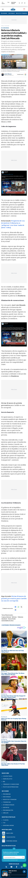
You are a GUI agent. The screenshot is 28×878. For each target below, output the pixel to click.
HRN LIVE (5, 813)
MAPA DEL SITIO (7, 778)
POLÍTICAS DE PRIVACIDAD (10, 787)
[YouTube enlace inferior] (11, 867)
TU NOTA (3, 3)
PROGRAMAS (4, 13)
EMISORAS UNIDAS (13, 3)
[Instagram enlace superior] (24, 3)
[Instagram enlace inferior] (22, 867)
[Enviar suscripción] (23, 857)
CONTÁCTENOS (7, 776)
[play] (24, 871)
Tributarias (20, 616)
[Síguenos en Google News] (15, 610)
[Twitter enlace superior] (19, 3)
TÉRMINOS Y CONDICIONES (11, 784)
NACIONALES (11, 13)
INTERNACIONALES (8, 804)
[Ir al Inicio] (13, 9)
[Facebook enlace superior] (22, 3)
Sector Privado (12, 618)
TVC (8, 2)
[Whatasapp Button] (25, 865)
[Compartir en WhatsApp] (18, 607)
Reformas (14, 616)
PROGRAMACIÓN (8, 810)
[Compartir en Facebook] (15, 607)
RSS (4, 781)
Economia (7, 25)
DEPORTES (6, 807)
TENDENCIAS (7, 802)
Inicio (2, 25)
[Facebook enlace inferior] (16, 867)
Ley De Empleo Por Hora (7, 620)
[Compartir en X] (21, 607)
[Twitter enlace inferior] (6, 867)
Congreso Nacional (6, 616)
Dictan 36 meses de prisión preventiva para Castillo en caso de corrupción (14, 598)
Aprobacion (4, 618)
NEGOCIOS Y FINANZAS (21, 13)
